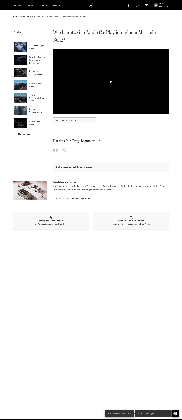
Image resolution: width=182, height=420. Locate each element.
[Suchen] (138, 5)
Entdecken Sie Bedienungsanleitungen (73, 198)
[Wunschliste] (146, 5)
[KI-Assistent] (175, 414)
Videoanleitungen (21, 16)
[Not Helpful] (64, 150)
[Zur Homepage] (91, 5)
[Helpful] (55, 150)
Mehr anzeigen (24, 134)
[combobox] (74, 120)
